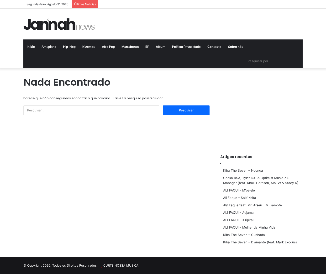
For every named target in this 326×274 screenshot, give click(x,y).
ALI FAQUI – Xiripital (238, 220)
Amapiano (49, 47)
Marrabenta (130, 47)
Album (160, 47)
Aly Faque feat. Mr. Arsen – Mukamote (252, 205)
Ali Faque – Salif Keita (239, 198)
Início (31, 47)
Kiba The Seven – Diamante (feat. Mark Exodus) (260, 242)
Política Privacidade (186, 47)
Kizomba (88, 47)
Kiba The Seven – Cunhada (244, 235)
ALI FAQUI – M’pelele (239, 190)
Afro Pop (108, 47)
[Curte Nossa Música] (59, 24)
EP (147, 47)
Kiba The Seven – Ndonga (243, 170)
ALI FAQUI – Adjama (238, 212)
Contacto (214, 47)
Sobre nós (235, 47)
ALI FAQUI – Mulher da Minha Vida (249, 227)
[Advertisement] (261, 108)
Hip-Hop (69, 47)
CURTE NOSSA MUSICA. (121, 265)
